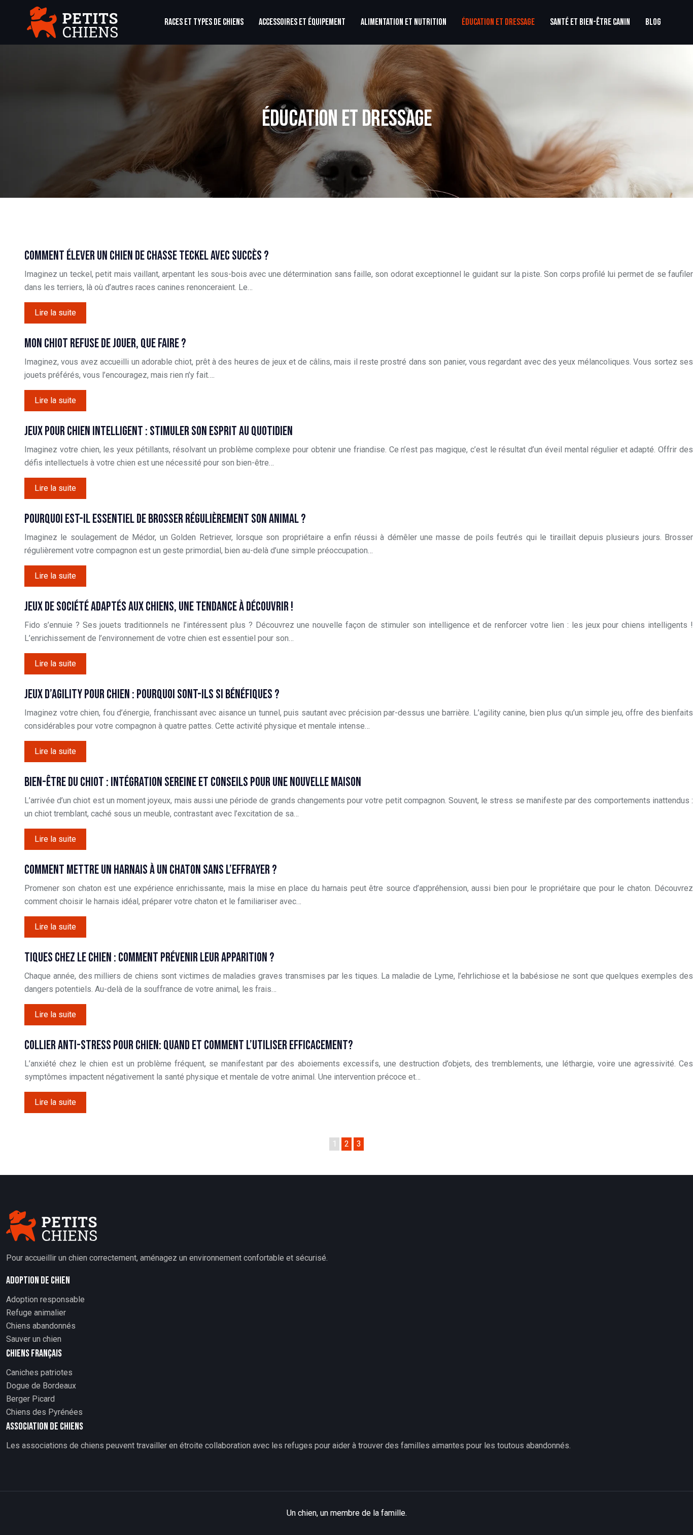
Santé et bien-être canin (590, 22)
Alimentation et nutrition (403, 22)
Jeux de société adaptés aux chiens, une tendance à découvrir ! (158, 607)
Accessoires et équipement (302, 22)
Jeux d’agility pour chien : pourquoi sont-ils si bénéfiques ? (152, 694)
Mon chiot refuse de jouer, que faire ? (105, 343)
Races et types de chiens (204, 22)
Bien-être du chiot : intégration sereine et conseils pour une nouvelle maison (192, 782)
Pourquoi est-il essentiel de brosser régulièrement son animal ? (165, 519)
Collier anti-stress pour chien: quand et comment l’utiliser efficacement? (188, 1045)
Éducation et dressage (498, 22)
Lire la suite (55, 312)
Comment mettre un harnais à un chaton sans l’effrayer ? (150, 870)
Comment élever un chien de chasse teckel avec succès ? (146, 256)
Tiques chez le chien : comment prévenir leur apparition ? (149, 958)
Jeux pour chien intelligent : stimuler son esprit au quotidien (158, 431)
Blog (653, 22)
